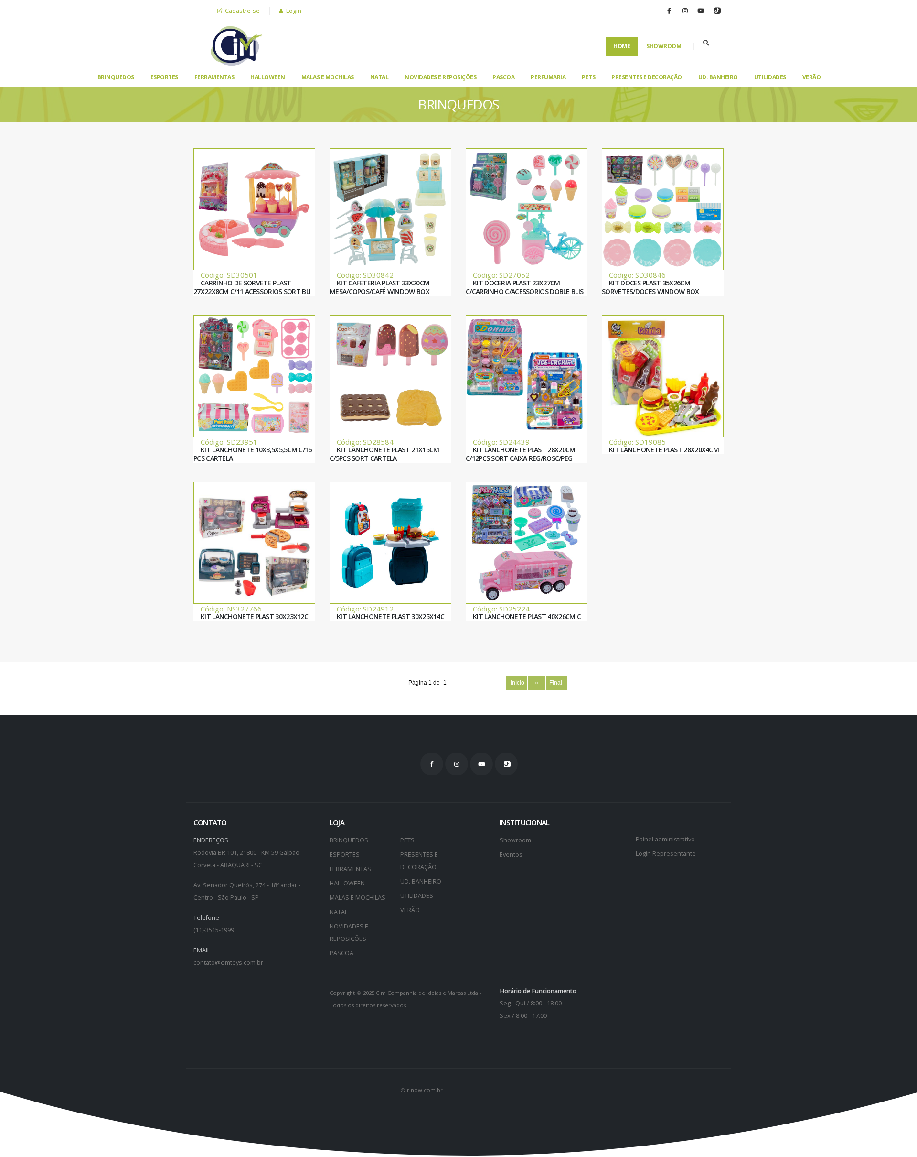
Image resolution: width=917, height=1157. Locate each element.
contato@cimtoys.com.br (228, 963)
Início (517, 682)
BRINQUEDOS (115, 77)
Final (556, 682)
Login (293, 11)
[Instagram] (685, 10)
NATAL (379, 77)
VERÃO (811, 77)
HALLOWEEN (267, 77)
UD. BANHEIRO (718, 77)
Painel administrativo (665, 839)
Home (621, 46)
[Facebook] (669, 10)
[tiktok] (716, 10)
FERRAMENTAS (214, 77)
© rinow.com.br (421, 1089)
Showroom (663, 46)
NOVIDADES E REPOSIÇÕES (440, 77)
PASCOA (503, 77)
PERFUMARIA (548, 77)
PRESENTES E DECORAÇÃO (646, 77)
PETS (588, 77)
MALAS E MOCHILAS (327, 77)
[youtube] (700, 10)
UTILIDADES (770, 77)
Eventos (511, 855)
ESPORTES (164, 77)
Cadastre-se (242, 11)
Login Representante (666, 854)
